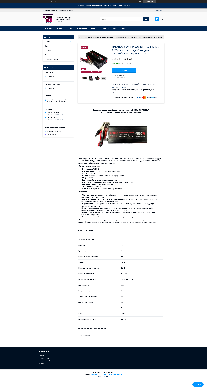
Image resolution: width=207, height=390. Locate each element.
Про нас (69, 28)
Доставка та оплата (107, 28)
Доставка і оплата (51, 59)
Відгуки (47, 46)
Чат (199, 384)
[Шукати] (146, 19)
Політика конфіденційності (115, 374)
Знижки (59, 28)
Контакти (124, 28)
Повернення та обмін (86, 28)
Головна (48, 28)
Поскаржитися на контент (98, 374)
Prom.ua (113, 372)
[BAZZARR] (48, 23)
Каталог (47, 41)
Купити (124, 70)
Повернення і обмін (45, 361)
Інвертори (88, 37)
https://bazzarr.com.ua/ (54, 131)
